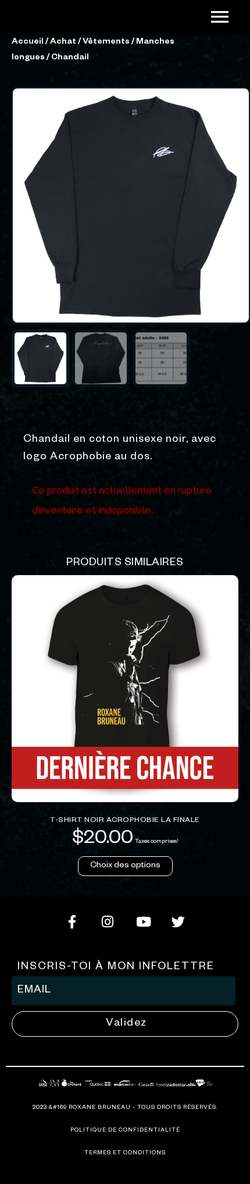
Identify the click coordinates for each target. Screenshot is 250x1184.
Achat (63, 42)
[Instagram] (107, 922)
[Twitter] (178, 922)
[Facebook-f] (72, 922)
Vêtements (106, 42)
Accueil (28, 42)
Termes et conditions (125, 1153)
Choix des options (125, 866)
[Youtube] (143, 922)
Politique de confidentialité (125, 1131)
